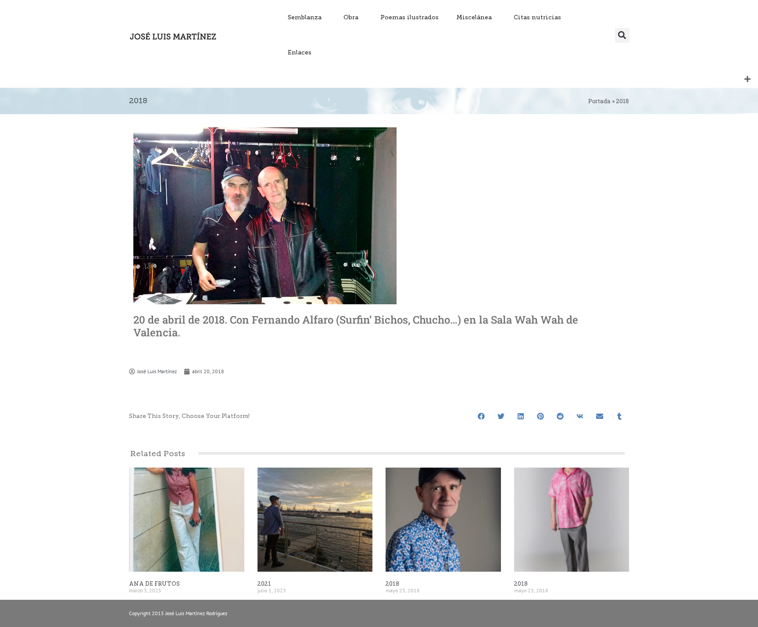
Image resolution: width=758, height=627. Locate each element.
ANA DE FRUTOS (154, 583)
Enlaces (299, 52)
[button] (622, 35)
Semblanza (305, 17)
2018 (392, 583)
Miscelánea (474, 17)
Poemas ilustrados (409, 17)
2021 (264, 583)
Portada (599, 101)
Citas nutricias (537, 17)
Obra (350, 17)
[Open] (747, 79)
